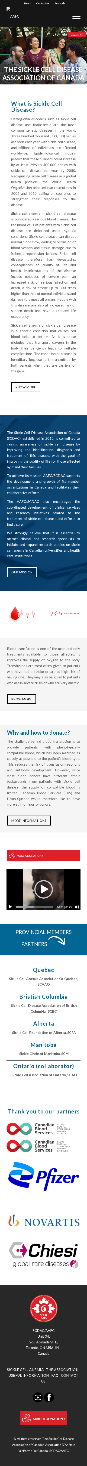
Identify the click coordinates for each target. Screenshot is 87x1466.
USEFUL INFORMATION (29, 1375)
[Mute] (76, 907)
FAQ (54, 1375)
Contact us (42, 3)
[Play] (10, 907)
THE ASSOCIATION (62, 1369)
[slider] (34, 907)
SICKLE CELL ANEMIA (25, 1369)
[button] (43, 889)
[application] (43, 889)
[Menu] (74, 16)
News (27, 3)
